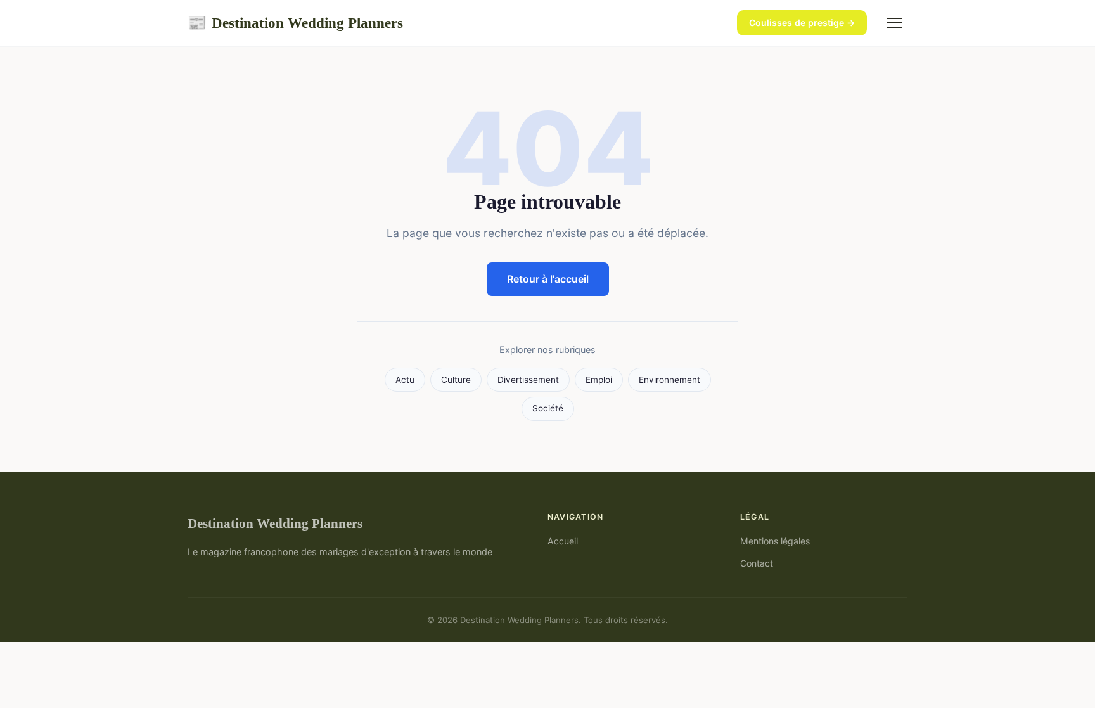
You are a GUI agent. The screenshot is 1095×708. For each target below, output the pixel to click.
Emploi (599, 380)
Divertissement (528, 380)
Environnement (669, 380)
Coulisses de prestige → (802, 22)
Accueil (563, 541)
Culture (456, 380)
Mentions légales (775, 541)
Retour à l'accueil (548, 279)
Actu (404, 380)
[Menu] (894, 23)
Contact (756, 563)
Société (547, 408)
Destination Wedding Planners (295, 23)
